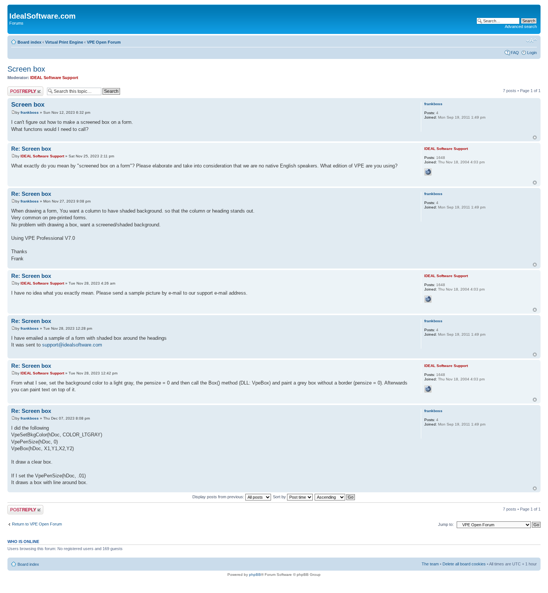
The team (430, 564)
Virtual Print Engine (64, 42)
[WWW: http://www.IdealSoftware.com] (428, 172)
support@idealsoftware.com (72, 345)
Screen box (26, 69)
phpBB (255, 574)
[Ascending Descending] (335, 497)
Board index (29, 42)
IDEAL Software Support (54, 77)
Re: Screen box (31, 148)
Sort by (280, 497)
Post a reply (18, 89)
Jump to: (446, 524)
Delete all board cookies (464, 564)
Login (532, 52)
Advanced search (521, 26)
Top (535, 137)
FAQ (515, 52)
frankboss (30, 112)
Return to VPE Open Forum (37, 524)
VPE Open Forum (104, 42)
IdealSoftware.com (42, 16)
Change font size (531, 40)
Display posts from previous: (218, 497)
